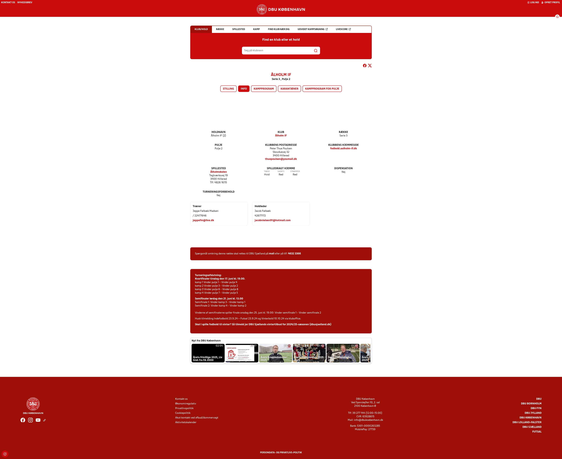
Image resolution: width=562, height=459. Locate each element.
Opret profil (552, 3)
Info (244, 89)
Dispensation (343, 168)
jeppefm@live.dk (203, 220)
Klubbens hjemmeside (343, 145)
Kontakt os (8, 3)
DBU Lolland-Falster (527, 422)
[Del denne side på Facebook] (364, 66)
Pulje (218, 145)
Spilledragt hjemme (281, 168)
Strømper (295, 172)
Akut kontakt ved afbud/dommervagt (196, 418)
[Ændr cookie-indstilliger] (4, 454)
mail (271, 253)
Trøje (267, 172)
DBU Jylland (533, 413)
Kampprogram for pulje (322, 89)
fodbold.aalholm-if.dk (343, 148)
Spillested (218, 168)
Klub (281, 132)
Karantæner (289, 89)
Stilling (228, 89)
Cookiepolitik (182, 413)
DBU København (531, 418)
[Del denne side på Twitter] (370, 66)
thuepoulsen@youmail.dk (281, 159)
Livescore (342, 29)
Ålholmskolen (218, 172)
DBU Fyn (536, 408)
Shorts (280, 172)
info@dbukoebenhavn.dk (368, 420)
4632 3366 (294, 253)
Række (343, 132)
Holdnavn (218, 132)
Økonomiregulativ (185, 404)
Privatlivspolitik (184, 408)
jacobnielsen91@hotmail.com (273, 220)
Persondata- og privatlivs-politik (281, 453)
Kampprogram (264, 89)
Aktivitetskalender (185, 422)
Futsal (537, 432)
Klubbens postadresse (281, 145)
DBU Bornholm (531, 404)
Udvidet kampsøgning (311, 29)
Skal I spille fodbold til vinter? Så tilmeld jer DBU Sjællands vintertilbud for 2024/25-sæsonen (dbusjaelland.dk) (263, 324)
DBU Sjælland (532, 427)
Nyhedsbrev (24, 3)
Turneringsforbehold (218, 192)
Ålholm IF (281, 136)
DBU (539, 399)
